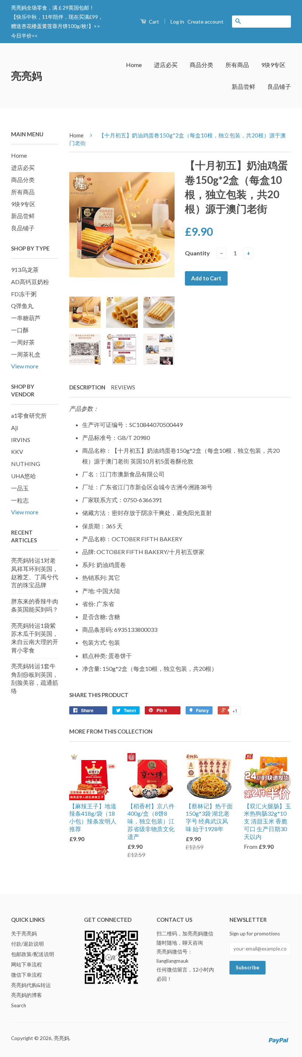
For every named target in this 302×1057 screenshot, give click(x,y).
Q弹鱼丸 (22, 305)
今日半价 (21, 35)
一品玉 (20, 487)
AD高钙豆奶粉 (30, 281)
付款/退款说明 (27, 944)
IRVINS (20, 439)
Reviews (123, 387)
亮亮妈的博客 (26, 995)
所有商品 (237, 64)
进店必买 (166, 64)
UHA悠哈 (23, 475)
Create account (205, 21)
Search (18, 1005)
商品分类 (201, 64)
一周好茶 (23, 342)
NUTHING (25, 463)
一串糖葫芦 (26, 317)
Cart (153, 21)
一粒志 (20, 500)
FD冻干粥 (23, 293)
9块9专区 (273, 64)
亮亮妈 (26, 75)
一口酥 (20, 329)
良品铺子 (279, 86)
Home (134, 64)
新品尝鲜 (243, 86)
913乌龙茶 (25, 269)
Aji (14, 427)
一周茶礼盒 (26, 354)
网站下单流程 (26, 964)
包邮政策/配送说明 (32, 954)
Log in (177, 21)
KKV (17, 451)
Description (87, 387)
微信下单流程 (26, 975)
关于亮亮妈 (24, 934)
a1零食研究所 (29, 415)
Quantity (197, 252)
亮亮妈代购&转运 (31, 985)
